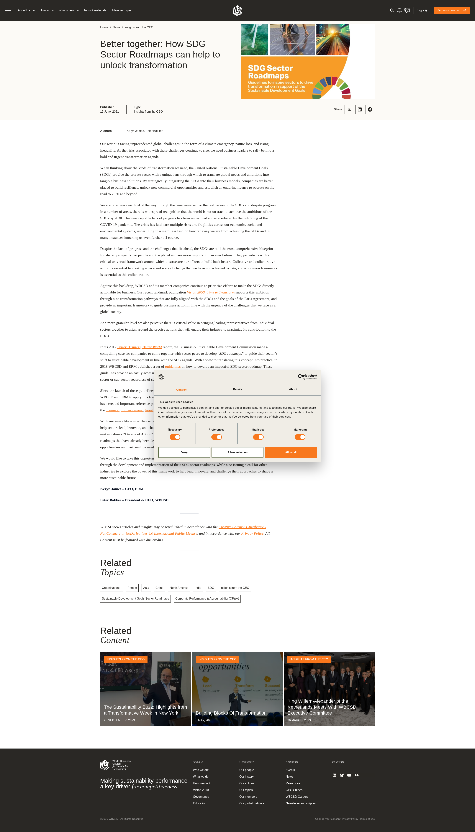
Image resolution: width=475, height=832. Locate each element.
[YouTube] (349, 775)
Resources (293, 783)
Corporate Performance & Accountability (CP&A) (207, 598)
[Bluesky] (342, 775)
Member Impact (122, 10)
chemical (112, 410)
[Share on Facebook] (370, 109)
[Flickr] (356, 775)
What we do (201, 776)
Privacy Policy (252, 533)
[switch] (216, 437)
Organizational (111, 587)
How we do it (201, 783)
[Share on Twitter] (349, 109)
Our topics (246, 790)
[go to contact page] (407, 10)
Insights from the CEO (139, 27)
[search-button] (392, 10)
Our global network (251, 803)
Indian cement (132, 410)
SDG (211, 587)
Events (290, 770)
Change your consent (327, 818)
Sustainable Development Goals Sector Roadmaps (135, 598)
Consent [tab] (181, 389)
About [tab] (293, 389)
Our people (246, 770)
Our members (248, 796)
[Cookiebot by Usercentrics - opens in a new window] (300, 377)
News (116, 27)
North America (179, 587)
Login (420, 10)
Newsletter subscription (301, 803)
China (159, 587)
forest (149, 410)
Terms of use (367, 818)
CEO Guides (294, 790)
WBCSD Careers (297, 796)
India (198, 587)
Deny (184, 452)
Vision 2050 (201, 790)
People (132, 587)
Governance (201, 796)
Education (199, 803)
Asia (146, 587)
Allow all (291, 452)
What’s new (66, 10)
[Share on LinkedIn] (359, 109)
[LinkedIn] (334, 775)
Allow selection (237, 452)
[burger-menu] (8, 10)
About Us (24, 10)
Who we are (201, 770)
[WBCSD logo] (237, 10)
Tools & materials (95, 10)
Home (104, 27)
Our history (246, 776)
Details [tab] (237, 389)
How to (44, 10)
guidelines (173, 366)
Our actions (246, 783)
